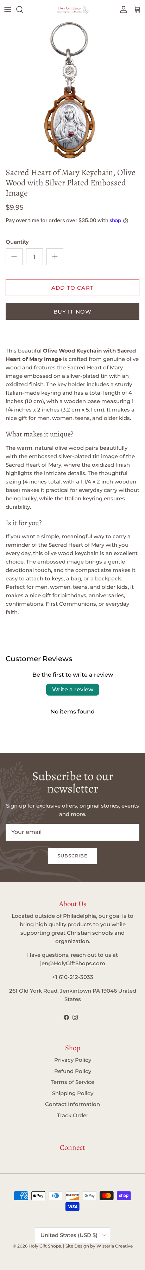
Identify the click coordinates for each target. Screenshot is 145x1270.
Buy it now (72, 311)
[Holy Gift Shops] (72, 9)
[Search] (23, 9)
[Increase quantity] (54, 256)
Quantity (17, 241)
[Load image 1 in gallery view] (72, 91)
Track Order (72, 1115)
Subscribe (72, 855)
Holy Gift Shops (45, 1246)
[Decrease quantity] (14, 256)
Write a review (72, 689)
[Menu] (7, 9)
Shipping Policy (72, 1093)
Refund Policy (72, 1071)
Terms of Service (72, 1082)
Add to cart (72, 287)
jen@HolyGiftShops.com (72, 963)
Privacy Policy (72, 1060)
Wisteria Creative (114, 1246)
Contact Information (72, 1104)
